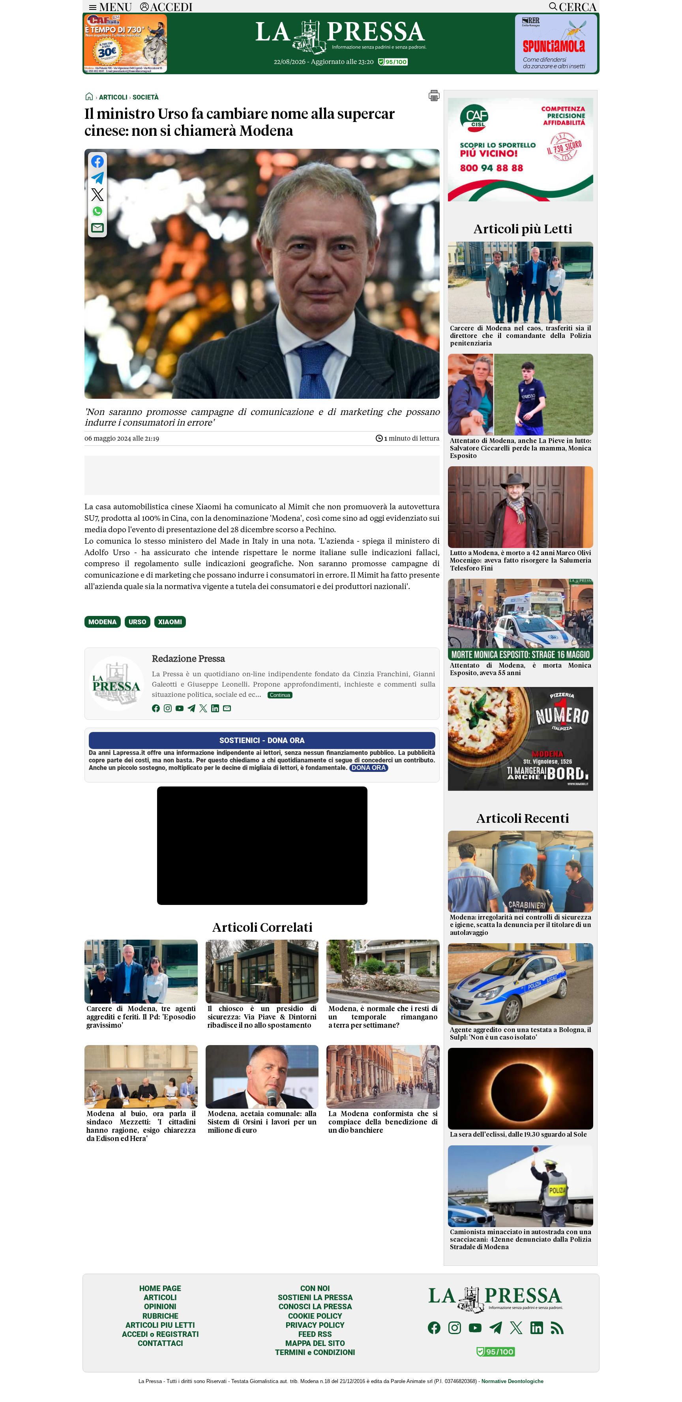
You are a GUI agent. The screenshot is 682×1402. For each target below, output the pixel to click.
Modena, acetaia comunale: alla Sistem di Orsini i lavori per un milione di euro (262, 1122)
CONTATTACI (160, 1343)
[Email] (227, 709)
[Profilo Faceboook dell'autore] (156, 709)
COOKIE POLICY (315, 1316)
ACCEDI (171, 6)
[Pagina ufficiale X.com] (516, 1328)
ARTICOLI (160, 1297)
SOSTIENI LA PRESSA (315, 1297)
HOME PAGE (160, 1288)
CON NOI (315, 1288)
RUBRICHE (160, 1316)
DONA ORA (369, 767)
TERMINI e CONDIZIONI (315, 1352)
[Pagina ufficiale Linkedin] (536, 1328)
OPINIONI (160, 1306)
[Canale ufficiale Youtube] (475, 1328)
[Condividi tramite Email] (97, 227)
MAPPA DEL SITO (315, 1343)
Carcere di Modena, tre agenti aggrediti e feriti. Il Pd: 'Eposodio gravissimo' (141, 1017)
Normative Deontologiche (512, 1381)
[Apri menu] (90, 6)
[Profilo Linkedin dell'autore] (215, 709)
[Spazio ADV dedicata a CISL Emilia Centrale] (520, 202)
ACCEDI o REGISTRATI (160, 1334)
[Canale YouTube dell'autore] (180, 709)
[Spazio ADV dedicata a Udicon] (125, 70)
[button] (434, 99)
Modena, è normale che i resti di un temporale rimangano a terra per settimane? (383, 1017)
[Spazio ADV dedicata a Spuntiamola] (556, 70)
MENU (115, 6)
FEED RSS (315, 1334)
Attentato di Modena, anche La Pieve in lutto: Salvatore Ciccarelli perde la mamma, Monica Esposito (520, 448)
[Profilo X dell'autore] (203, 709)
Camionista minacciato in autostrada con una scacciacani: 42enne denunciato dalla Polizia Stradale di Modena (520, 1239)
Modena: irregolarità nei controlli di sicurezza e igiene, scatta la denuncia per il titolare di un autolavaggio (520, 925)
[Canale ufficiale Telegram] (495, 1328)
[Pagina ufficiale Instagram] (454, 1328)
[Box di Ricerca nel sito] (551, 6)
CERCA (577, 6)
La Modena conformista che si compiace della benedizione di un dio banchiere (383, 1122)
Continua (280, 695)
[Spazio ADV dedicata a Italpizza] (520, 792)
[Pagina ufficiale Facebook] (434, 1328)
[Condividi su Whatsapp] (97, 211)
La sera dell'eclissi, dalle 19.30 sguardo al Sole (518, 1135)
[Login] (144, 6)
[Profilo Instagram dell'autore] (168, 709)
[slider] (254, 899)
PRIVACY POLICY (315, 1325)
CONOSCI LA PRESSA (315, 1306)
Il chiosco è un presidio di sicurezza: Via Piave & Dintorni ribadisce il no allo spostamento (262, 1017)
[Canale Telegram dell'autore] (191, 709)
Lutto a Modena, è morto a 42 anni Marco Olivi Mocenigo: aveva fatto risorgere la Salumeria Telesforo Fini (520, 560)
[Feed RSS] (557, 1328)
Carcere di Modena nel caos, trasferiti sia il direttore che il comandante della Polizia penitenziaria (520, 336)
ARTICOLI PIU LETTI (160, 1325)
